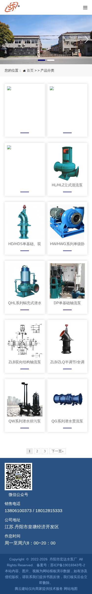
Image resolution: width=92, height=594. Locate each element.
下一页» (58, 451)
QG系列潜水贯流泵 (67, 421)
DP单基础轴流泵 (67, 303)
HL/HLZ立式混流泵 (67, 185)
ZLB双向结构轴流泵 (25, 362)
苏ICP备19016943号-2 (67, 565)
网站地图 (71, 589)
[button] (41, 60)
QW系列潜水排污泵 (25, 421)
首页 (30, 70)
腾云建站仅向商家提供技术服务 (39, 589)
